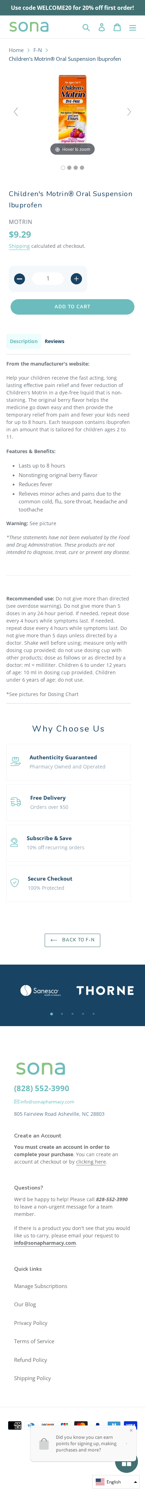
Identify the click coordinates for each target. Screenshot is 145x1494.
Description (24, 341)
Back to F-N (78, 940)
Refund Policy (30, 1359)
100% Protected (46, 887)
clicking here (91, 1161)
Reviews (54, 341)
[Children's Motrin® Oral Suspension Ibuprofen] (63, 168)
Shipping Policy (32, 1378)
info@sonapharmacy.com (46, 1101)
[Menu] (132, 26)
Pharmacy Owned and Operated (68, 766)
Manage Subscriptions (40, 1285)
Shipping (19, 246)
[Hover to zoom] (72, 114)
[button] (116, 1482)
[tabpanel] (40, 990)
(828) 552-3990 (41, 1088)
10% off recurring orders (55, 847)
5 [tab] (93, 1013)
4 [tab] (83, 1013)
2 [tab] (61, 1013)
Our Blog (25, 1304)
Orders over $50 (49, 807)
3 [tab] (72, 1013)
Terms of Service (34, 1341)
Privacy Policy (31, 1322)
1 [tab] (51, 1013)
